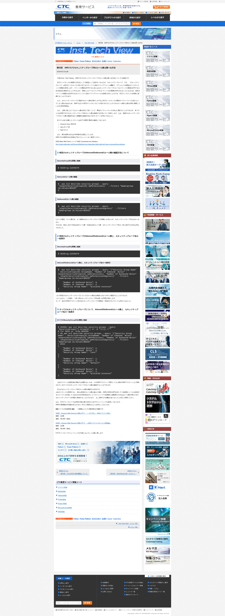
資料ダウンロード (132, 595)
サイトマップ (165, 1)
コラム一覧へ (134, 527)
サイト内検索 (144, 1)
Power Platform (85, 61)
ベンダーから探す (66, 586)
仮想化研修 (62, 491)
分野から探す (64, 583)
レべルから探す (65, 595)
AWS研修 (61, 512)
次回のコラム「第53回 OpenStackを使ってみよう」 (123, 472)
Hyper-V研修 (62, 503)
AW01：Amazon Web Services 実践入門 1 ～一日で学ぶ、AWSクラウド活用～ (83, 413)
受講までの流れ (139, 12)
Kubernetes (117, 61)
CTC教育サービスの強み (134, 582)
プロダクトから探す (67, 589)
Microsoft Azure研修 (65, 508)
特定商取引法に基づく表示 (65, 610)
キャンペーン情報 (132, 588)
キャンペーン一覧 (163, 534)
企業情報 (154, 1)
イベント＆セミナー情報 (134, 585)
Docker (109, 61)
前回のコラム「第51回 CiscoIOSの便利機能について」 (74, 472)
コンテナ (61, 450)
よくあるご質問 (152, 12)
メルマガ (152, 585)
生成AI (104, 61)
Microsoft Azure (71, 444)
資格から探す (64, 592)
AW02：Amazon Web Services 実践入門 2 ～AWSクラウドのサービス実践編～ (83, 423)
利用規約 (99, 610)
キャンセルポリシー (111, 610)
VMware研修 (62, 495)
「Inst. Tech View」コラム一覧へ (128, 523)
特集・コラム (154, 588)
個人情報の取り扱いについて (85, 610)
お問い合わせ (165, 12)
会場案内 (127, 12)
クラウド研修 (62, 487)
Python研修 (62, 499)
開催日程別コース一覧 (157, 591)
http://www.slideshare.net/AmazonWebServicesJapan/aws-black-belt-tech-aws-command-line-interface (90, 144)
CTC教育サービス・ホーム (63, 43)
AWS (59, 444)
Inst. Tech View (89, 43)
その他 (77, 450)
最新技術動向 (96, 61)
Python (76, 61)
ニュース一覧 (130, 591)
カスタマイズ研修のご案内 (158, 582)
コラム (78, 43)
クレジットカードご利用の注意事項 (131, 610)
